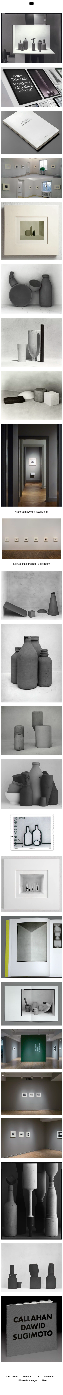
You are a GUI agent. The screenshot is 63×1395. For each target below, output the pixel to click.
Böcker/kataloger (27, 1380)
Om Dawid (12, 1376)
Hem (44, 1380)
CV (37, 1376)
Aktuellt (26, 1376)
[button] (31, 3)
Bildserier (49, 1376)
